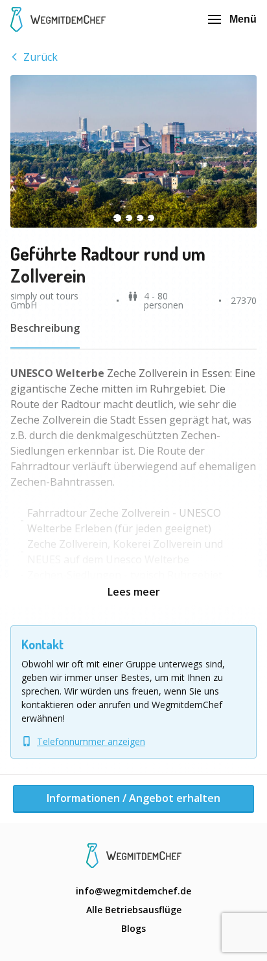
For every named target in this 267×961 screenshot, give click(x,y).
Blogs (133, 928)
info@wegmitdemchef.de (133, 891)
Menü (243, 19)
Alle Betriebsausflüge (133, 909)
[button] (133, 151)
